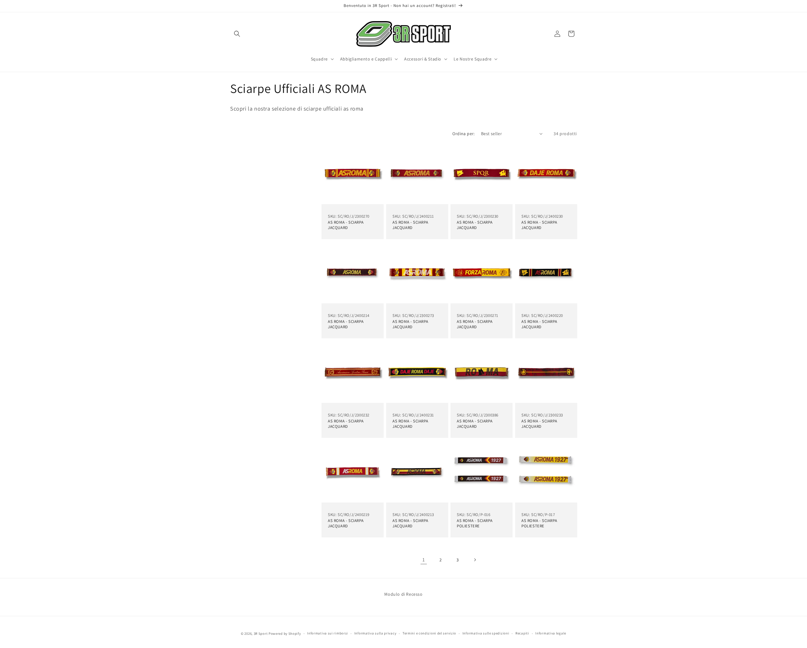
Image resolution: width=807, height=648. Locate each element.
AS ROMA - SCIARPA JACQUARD (345, 225)
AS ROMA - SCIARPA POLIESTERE (474, 523)
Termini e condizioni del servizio (429, 633)
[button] (237, 34)
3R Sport (261, 633)
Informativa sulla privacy (375, 633)
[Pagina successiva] (475, 560)
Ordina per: (463, 133)
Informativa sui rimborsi (327, 633)
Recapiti (522, 633)
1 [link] (423, 559)
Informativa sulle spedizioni (485, 633)
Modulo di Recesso (403, 594)
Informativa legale (550, 633)
